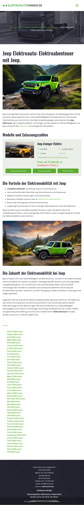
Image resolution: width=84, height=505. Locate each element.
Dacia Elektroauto (14, 351)
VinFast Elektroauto (15, 446)
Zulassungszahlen (44, 171)
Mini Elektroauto (14, 404)
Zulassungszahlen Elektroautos (38, 494)
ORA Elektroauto (14, 415)
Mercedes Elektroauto (16, 398)
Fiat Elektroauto (13, 359)
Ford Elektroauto (14, 365)
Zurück (5, 325)
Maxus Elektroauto (14, 393)
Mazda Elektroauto (14, 396)
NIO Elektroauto (13, 407)
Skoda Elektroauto (14, 429)
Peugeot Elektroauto (15, 418)
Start (12, 27)
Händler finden (68, 171)
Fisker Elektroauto (14, 362)
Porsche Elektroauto (15, 424)
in (51, 494)
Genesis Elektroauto (15, 368)
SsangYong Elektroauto (16, 435)
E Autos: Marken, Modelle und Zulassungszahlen (37, 27)
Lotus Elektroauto (14, 387)
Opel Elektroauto (14, 412)
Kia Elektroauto (13, 382)
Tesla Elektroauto (14, 440)
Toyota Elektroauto (15, 443)
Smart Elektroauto (14, 432)
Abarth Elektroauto (15, 331)
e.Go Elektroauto (14, 356)
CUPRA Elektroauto (15, 348)
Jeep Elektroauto (14, 379)
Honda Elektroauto (15, 370)
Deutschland (56, 494)
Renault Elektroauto (15, 426)
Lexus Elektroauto (14, 384)
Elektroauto (24, 126)
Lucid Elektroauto (14, 390)
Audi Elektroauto (14, 337)
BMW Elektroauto (14, 340)
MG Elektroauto (13, 401)
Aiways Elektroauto (15, 334)
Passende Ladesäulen (18, 171)
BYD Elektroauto (13, 342)
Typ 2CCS (62, 153)
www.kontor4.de (48, 487)
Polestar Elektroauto (15, 421)
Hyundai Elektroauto (15, 373)
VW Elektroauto (13, 452)
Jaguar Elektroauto (14, 376)
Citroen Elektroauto (15, 345)
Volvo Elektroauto (14, 449)
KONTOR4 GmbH (43, 501)
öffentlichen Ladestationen (49, 199)
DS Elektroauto (13, 354)
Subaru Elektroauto (15, 438)
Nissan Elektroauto (15, 410)
